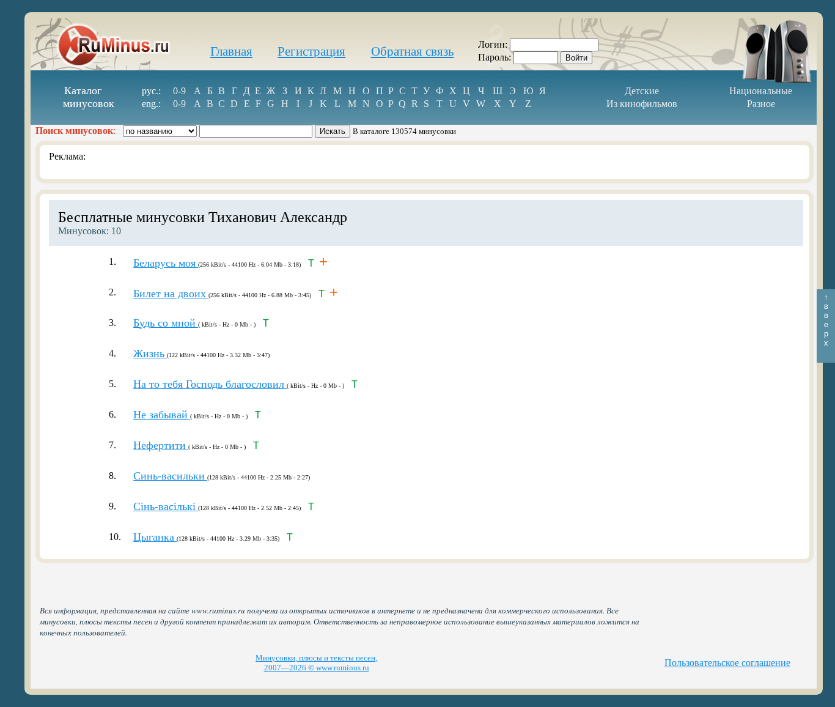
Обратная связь (412, 51)
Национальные (760, 91)
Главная (231, 51)
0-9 (179, 91)
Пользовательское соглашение (727, 662)
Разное (761, 103)
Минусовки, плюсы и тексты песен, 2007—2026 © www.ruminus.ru (316, 662)
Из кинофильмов (641, 103)
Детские (642, 91)
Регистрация (311, 51)
